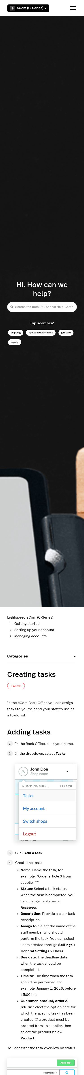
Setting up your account (34, 630)
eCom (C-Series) (30, 8)
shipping (16, 332)
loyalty (15, 342)
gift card (66, 332)
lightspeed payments (41, 332)
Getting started (27, 623)
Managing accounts (30, 636)
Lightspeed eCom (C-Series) (30, 617)
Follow (16, 686)
